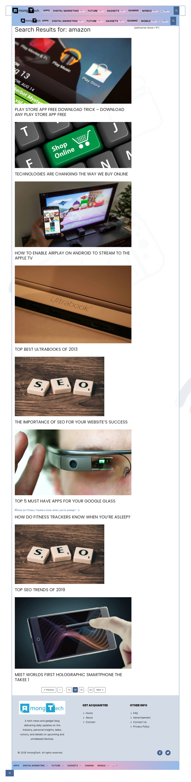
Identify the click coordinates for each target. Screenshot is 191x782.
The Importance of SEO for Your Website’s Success (71, 422)
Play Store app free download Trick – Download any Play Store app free (69, 112)
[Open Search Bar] (176, 10)
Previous (49, 690)
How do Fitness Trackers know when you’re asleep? (72, 517)
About (89, 717)
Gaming (133, 10)
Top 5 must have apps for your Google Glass (65, 501)
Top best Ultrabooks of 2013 (46, 349)
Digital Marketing (66, 10)
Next (99, 690)
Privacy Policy (141, 726)
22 (91, 689)
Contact (90, 722)
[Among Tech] (26, 10)
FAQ (135, 713)
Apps (46, 10)
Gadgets (113, 10)
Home (89, 713)
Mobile (147, 10)
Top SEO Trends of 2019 (40, 590)
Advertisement (142, 717)
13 (70, 689)
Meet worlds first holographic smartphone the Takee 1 (68, 677)
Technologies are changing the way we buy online (71, 174)
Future (93, 10)
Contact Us (140, 722)
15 (82, 689)
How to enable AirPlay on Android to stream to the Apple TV (72, 255)
